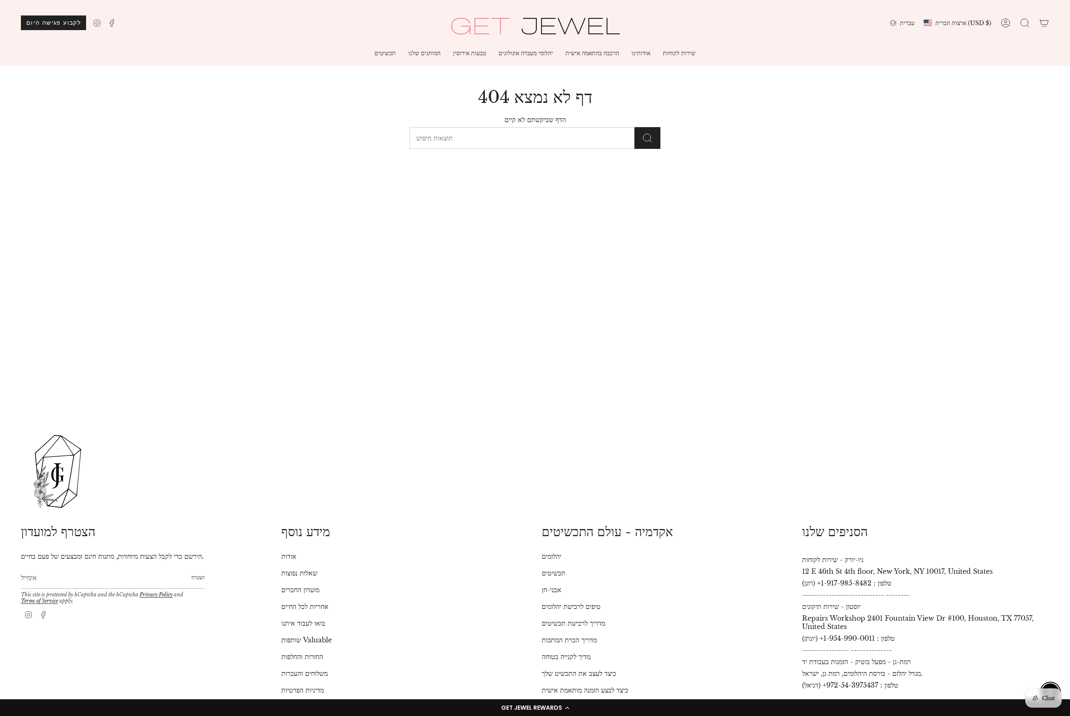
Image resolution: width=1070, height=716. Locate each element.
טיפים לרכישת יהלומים (571, 606)
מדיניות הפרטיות (302, 690)
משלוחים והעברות (304, 673)
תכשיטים (554, 573)
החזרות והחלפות (302, 656)
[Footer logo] (57, 471)
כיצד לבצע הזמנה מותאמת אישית (585, 690)
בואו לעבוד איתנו (303, 623)
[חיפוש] (647, 138)
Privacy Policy (156, 594)
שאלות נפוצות (299, 573)
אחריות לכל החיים (305, 606)
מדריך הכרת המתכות (569, 640)
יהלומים (551, 556)
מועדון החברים (300, 590)
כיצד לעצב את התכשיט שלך (579, 673)
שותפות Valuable (306, 640)
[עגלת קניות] (1044, 23)
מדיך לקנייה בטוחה (566, 656)
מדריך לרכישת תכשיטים (573, 623)
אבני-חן (551, 590)
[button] (535, 707)
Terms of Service (39, 601)
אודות (288, 556)
